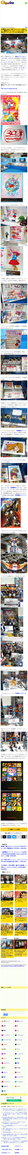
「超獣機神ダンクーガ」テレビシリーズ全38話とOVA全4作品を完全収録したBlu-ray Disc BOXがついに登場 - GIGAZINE (14, 854)
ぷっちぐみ (21, 67)
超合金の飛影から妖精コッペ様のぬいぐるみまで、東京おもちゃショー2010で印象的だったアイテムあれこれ (21, 887)
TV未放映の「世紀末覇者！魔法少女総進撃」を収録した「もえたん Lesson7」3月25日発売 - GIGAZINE (14, 867)
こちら (21, 1106)
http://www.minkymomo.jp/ (9, 88)
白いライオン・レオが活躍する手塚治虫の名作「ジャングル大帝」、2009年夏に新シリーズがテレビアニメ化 (20, 952)
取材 (26, 27)
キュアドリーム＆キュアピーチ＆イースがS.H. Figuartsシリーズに (7, 886)
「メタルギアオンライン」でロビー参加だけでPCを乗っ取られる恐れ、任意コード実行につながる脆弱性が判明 (15, 1114)
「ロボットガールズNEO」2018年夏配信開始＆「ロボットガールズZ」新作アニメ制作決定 (21, 933)
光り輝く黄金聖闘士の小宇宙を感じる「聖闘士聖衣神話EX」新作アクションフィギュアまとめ (7, 933)
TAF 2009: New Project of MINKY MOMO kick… (13, 966)
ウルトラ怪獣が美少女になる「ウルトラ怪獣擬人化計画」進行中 (7, 917)
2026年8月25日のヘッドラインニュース (12, 1132)
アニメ (22, 961)
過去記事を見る (14, 1100)
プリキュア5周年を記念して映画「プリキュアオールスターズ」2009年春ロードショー (21, 920)
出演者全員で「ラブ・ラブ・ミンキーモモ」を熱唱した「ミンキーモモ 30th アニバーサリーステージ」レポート (7, 904)
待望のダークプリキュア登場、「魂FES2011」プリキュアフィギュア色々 (20, 900)
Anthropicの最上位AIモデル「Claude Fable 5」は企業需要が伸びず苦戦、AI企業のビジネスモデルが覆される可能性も (15, 1119)
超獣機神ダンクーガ (16, 487)
